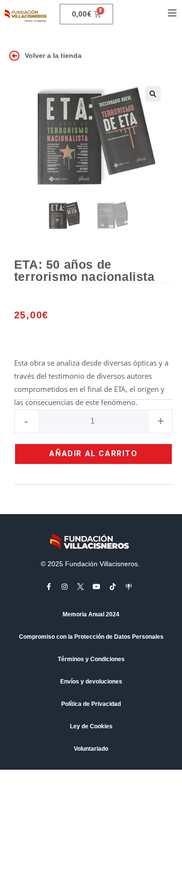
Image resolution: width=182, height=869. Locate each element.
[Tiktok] (112, 586)
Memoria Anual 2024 (91, 614)
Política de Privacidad (91, 704)
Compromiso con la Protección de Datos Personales (91, 636)
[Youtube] (96, 586)
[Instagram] (64, 586)
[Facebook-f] (48, 586)
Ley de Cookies (91, 726)
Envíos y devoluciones (91, 681)
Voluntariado (91, 748)
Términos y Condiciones (91, 659)
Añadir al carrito (93, 453)
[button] (153, 94)
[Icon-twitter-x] (80, 586)
